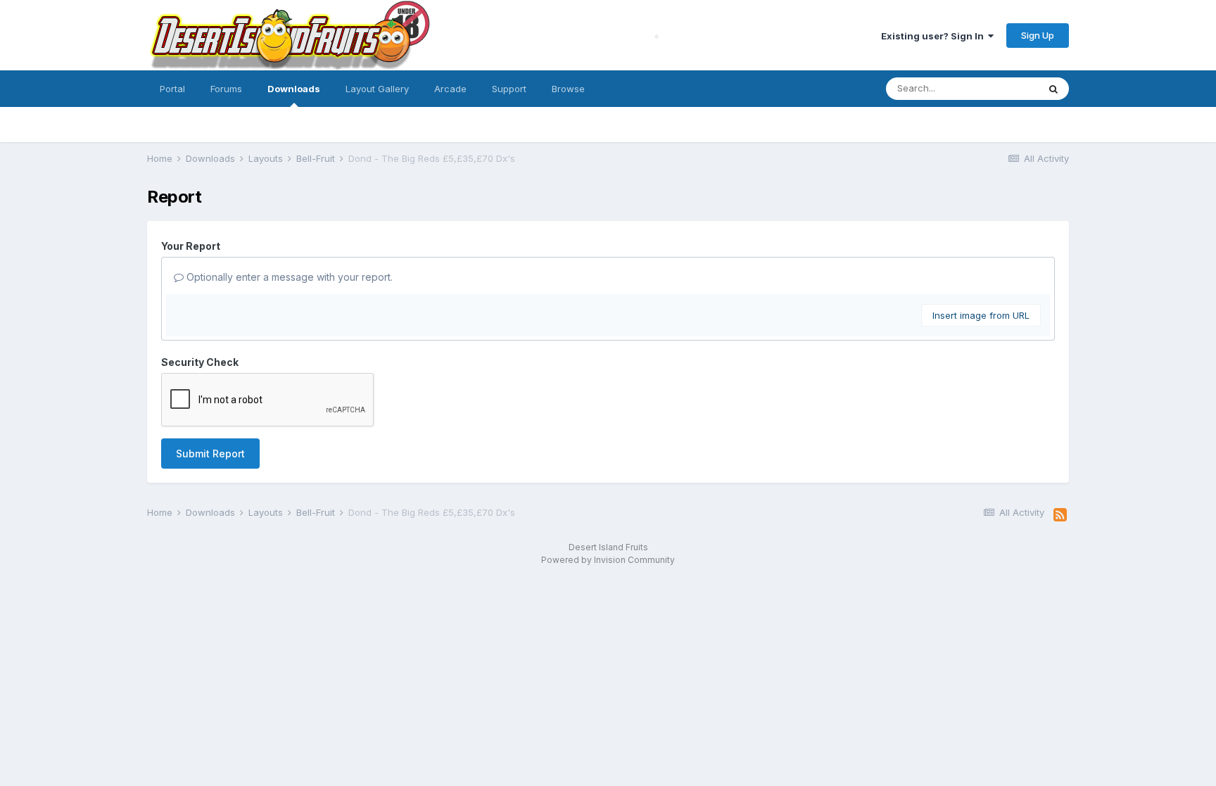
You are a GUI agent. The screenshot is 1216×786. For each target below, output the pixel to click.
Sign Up (1037, 35)
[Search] (1053, 88)
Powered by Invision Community (608, 559)
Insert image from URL (981, 315)
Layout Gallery (377, 88)
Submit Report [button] (210, 453)
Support (509, 88)
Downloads (293, 88)
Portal (172, 88)
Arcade (450, 88)
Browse (568, 88)
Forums (226, 88)
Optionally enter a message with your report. (288, 277)
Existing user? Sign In (934, 36)
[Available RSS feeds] (1060, 515)
